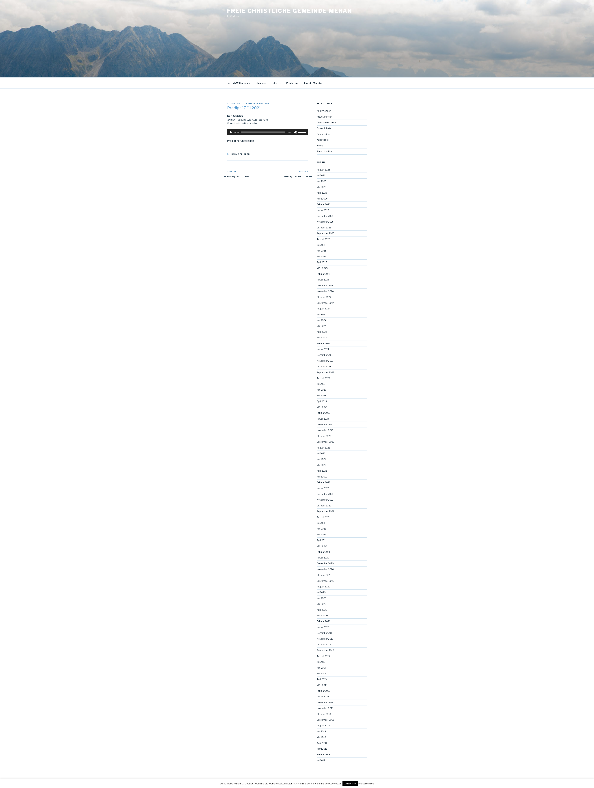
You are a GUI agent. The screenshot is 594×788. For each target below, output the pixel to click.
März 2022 (322, 476)
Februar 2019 (323, 691)
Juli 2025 (321, 245)
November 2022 (325, 430)
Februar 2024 (323, 343)
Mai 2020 (321, 604)
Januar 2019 (323, 696)
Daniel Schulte (324, 128)
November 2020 (325, 569)
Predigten (292, 83)
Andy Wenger (324, 110)
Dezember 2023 (325, 355)
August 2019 (323, 656)
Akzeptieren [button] (350, 783)
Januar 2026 (323, 210)
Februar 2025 (323, 274)
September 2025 (325, 233)
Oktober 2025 (324, 227)
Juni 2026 (321, 181)
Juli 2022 (321, 453)
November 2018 (325, 708)
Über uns (261, 83)
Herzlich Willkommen (238, 83)
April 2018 (322, 743)
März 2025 (322, 268)
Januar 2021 (323, 557)
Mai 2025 (321, 256)
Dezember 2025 (325, 216)
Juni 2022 (321, 459)
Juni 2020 (321, 598)
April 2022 (322, 470)
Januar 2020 (323, 627)
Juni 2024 (321, 320)
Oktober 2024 (324, 297)
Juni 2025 (321, 250)
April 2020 (322, 610)
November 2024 (325, 291)
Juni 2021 (321, 528)
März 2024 (322, 337)
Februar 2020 (324, 621)
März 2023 (322, 407)
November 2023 (325, 360)
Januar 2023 (323, 418)
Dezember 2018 (325, 702)
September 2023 (325, 372)
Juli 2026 (321, 175)
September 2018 (325, 719)
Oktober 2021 (324, 505)
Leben (274, 83)
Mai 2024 (321, 326)
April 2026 (322, 192)
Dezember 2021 (325, 494)
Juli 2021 (321, 523)
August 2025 (323, 239)
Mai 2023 (321, 395)
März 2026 (322, 198)
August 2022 (323, 447)
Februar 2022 (323, 482)
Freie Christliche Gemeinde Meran (289, 10)
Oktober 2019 (324, 644)
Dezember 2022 (325, 424)
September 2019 (325, 650)
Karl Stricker (240, 154)
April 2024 (322, 332)
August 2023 (323, 378)
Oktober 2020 (324, 575)
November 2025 (325, 221)
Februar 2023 (323, 413)
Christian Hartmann (326, 122)
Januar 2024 (323, 349)
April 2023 (322, 401)
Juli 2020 (321, 592)
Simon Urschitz (324, 151)
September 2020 (325, 581)
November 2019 (325, 638)
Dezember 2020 (325, 563)
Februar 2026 (323, 204)
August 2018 (323, 725)
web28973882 (262, 103)
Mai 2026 (321, 187)
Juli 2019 (321, 662)
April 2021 (322, 540)
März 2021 (322, 546)
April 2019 (322, 679)
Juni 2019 (321, 667)
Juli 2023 (321, 384)
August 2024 (323, 308)
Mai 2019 (321, 673)
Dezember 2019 (325, 633)
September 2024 (325, 303)
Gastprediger (323, 134)
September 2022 (325, 441)
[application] (267, 132)
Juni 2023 (321, 389)
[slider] (302, 132)
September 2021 (325, 511)
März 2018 (322, 748)
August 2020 (323, 586)
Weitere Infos (366, 783)
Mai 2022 (321, 465)
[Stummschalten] (295, 132)
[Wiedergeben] (231, 132)
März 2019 (322, 685)
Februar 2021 (323, 552)
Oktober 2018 (324, 714)
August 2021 (323, 517)
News (320, 145)
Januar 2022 (323, 488)
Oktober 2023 (324, 366)
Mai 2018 (321, 737)
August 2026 (323, 169)
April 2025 (322, 262)
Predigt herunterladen (240, 140)
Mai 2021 (321, 534)
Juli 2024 (321, 314)
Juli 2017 (321, 760)
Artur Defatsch (324, 116)
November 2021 (325, 499)
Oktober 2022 (324, 436)
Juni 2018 (321, 731)
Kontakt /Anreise (312, 83)
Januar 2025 (323, 279)
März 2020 (322, 615)
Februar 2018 (323, 754)
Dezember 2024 (325, 285)
